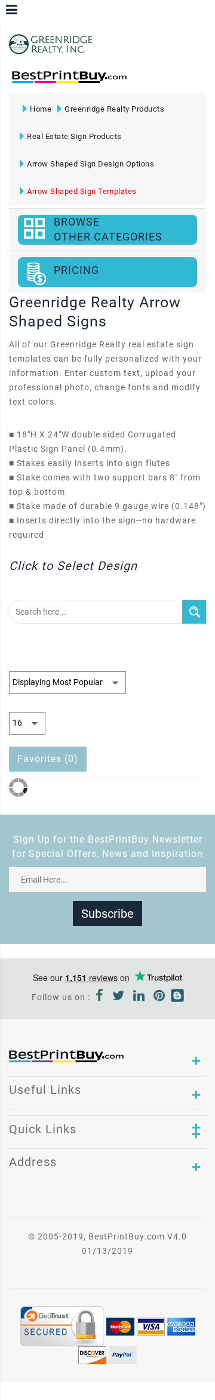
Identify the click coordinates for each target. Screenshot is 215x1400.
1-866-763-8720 (147, 81)
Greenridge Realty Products (114, 108)
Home (40, 108)
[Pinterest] (159, 997)
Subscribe (107, 913)
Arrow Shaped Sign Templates (82, 191)
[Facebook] (100, 997)
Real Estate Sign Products (74, 136)
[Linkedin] (139, 997)
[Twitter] (118, 997)
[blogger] (177, 997)
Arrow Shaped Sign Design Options (90, 163)
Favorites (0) (47, 758)
